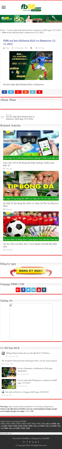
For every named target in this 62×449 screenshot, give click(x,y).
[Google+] (18, 290)
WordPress (26, 438)
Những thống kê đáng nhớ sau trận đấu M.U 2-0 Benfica (28, 353)
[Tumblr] (44, 290)
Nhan (7, 48)
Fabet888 (45, 438)
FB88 (3, 423)
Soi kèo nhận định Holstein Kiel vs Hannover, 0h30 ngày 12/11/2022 (34, 30)
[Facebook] (23, 290)
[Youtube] (38, 290)
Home (2, 30)
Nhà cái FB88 (39, 426)
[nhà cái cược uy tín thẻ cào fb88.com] (31, 19)
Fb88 (29, 423)
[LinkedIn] (33, 290)
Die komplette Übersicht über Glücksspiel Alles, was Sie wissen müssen (29, 361)
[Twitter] (28, 290)
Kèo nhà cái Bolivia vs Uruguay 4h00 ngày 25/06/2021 (27, 392)
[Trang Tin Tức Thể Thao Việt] (31, 7)
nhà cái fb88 (51, 423)
